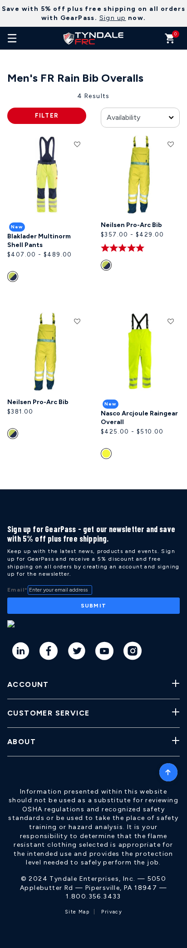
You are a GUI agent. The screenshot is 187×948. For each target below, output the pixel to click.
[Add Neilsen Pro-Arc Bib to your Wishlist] (170, 144)
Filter (47, 115)
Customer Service (48, 713)
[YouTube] (104, 652)
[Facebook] (48, 652)
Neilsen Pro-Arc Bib (131, 225)
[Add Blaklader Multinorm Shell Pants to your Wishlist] (77, 144)
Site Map (77, 912)
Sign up (112, 18)
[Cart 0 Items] (170, 40)
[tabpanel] (93, 290)
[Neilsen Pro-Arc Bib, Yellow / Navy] (107, 267)
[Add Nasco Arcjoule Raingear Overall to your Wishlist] (170, 321)
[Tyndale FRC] (93, 38)
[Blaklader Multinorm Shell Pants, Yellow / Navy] (13, 278)
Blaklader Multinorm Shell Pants (39, 240)
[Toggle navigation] (12, 38)
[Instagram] (132, 652)
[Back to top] (168, 770)
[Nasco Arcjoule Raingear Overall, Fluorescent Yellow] (107, 455)
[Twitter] (77, 652)
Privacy (111, 912)
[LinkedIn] (21, 652)
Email (17, 590)
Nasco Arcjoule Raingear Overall (139, 418)
